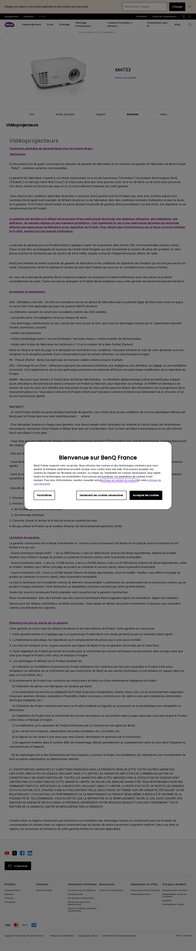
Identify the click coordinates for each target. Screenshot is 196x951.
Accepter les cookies (146, 495)
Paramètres (44, 495)
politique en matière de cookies (119, 480)
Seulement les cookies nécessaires (101, 495)
